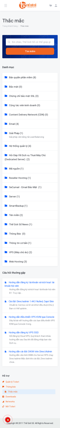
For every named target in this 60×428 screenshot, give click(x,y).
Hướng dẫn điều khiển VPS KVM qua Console (32, 320)
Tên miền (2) (16, 215)
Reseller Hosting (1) (20, 177)
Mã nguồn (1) (16, 168)
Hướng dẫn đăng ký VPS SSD (30, 337)
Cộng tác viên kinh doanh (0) (24, 105)
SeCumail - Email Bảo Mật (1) (25, 187)
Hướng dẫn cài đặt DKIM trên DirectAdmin (31, 356)
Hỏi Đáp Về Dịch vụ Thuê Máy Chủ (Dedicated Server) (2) (25, 157)
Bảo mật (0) (15, 86)
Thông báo (10, 387)
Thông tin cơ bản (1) (20, 243)
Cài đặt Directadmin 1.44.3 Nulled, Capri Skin (31, 305)
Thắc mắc (13, 392)
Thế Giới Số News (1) (20, 224)
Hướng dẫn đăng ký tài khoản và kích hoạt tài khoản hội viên (30, 287)
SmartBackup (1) (18, 205)
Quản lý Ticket (12, 382)
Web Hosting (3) (18, 261)
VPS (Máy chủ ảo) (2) (20, 252)
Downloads (10, 396)
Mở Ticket (10, 406)
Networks (10, 401)
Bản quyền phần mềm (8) (22, 77)
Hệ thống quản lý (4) (20, 146)
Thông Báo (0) (17, 233)
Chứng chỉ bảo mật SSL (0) (24, 96)
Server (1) (14, 196)
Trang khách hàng (10, 26)
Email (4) (14, 123)
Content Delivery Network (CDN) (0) (28, 114)
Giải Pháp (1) (26, 135)
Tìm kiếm (30, 51)
